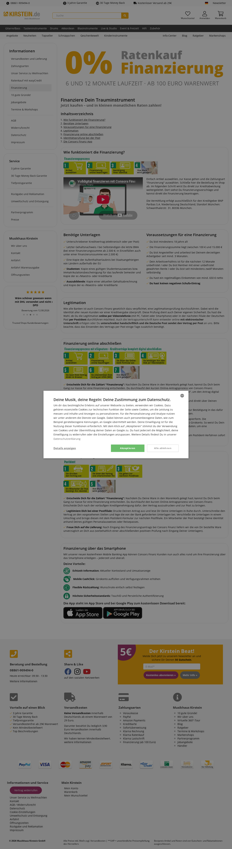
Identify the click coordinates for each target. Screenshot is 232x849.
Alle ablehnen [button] (162, 448)
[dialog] (116, 424)
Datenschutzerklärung (66, 439)
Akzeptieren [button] (127, 448)
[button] (64, 448)
